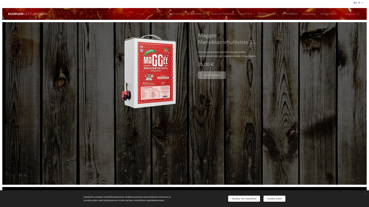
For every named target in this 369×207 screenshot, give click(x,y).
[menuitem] (177, 14)
